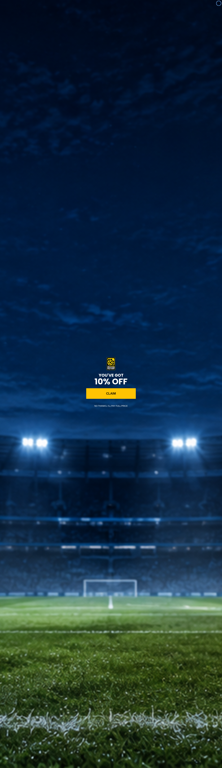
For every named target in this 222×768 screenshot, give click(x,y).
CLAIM (111, 393)
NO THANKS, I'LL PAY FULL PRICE (111, 406)
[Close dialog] (218, 3)
